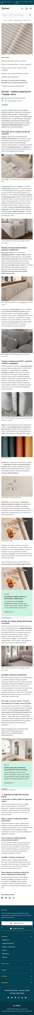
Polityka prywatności (11, 990)
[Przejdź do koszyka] (26, 8)
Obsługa (4, 936)
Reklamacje (5, 954)
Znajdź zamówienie (8, 943)
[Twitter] (11, 997)
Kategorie (4, 983)
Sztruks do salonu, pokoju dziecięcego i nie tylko (14, 73)
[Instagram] (18, 997)
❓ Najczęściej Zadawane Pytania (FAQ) (12, 86)
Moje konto (5, 940)
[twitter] (7, 898)
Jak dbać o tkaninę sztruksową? (10, 77)
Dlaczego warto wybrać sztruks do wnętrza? (13, 61)
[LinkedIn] (22, 997)
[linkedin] (11, 898)
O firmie (4, 976)
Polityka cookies (24, 990)
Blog (5, 20)
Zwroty (4, 950)
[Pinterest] (15, 997)
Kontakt (4, 957)
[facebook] (3, 898)
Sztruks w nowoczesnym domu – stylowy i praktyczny (16, 64)
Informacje (5, 964)
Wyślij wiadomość (18, 928)
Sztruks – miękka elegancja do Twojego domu (20, 20)
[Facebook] (8, 997)
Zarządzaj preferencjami (17, 993)
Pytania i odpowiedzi (8, 947)
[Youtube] (25, 997)
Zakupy (3, 970)
